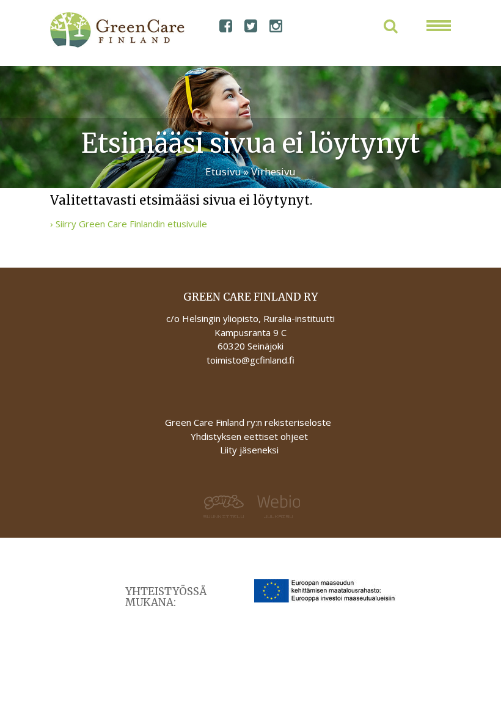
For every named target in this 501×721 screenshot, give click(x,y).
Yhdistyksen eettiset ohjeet (249, 436)
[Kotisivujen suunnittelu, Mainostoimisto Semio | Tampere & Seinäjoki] (150, 506)
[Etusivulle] (100, 30)
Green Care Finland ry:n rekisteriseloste (249, 422)
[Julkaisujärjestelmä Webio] (350, 507)
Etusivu (223, 171)
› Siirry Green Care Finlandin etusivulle (128, 224)
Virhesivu (273, 171)
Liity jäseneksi (249, 450)
